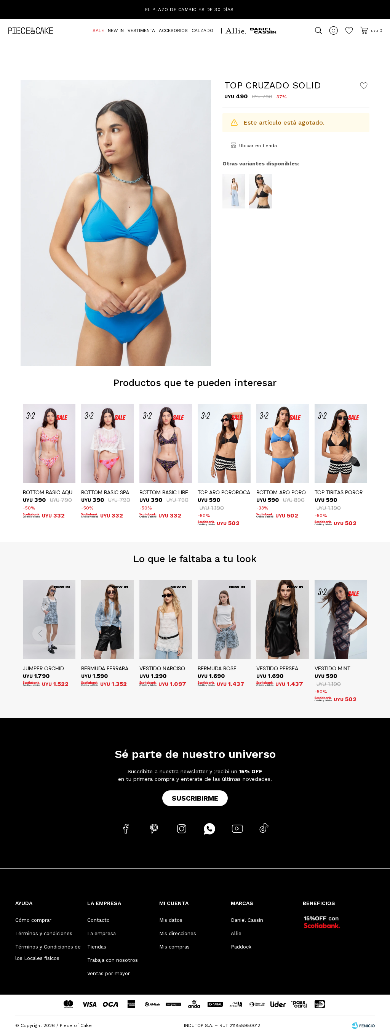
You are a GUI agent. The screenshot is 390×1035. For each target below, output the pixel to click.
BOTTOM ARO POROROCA (282, 492)
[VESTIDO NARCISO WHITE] (165, 619)
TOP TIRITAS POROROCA (341, 492)
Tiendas (96, 947)
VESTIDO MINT (332, 668)
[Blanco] (233, 191)
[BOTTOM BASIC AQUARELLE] (49, 443)
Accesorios (173, 30)
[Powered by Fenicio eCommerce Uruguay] (363, 1025)
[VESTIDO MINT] (341, 619)
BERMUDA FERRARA (104, 668)
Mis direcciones (177, 933)
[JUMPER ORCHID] (49, 619)
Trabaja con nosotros (112, 960)
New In (116, 30)
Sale (98, 30)
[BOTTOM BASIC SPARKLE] (107, 443)
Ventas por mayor (108, 973)
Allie (236, 933)
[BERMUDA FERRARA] (107, 619)
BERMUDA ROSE (217, 668)
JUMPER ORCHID (43, 668)
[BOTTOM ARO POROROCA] (282, 443)
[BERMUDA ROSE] (224, 619)
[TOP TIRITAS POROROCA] (341, 443)
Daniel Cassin (247, 920)
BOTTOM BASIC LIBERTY (165, 492)
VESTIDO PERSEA (277, 668)
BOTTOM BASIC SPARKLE (107, 492)
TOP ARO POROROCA (224, 492)
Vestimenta (141, 30)
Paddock (241, 947)
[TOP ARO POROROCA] (224, 443)
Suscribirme (195, 798)
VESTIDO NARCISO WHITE (165, 668)
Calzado (202, 30)
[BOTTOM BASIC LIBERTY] (165, 443)
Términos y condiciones (43, 933)
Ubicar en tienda (258, 145)
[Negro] (260, 191)
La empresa (101, 933)
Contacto (98, 920)
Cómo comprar (33, 920)
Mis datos (170, 920)
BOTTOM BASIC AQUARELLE (49, 492)
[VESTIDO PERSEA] (282, 619)
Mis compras (174, 947)
